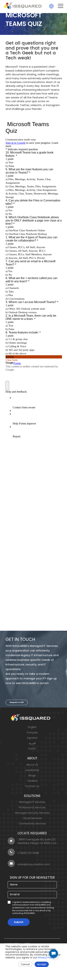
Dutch (32, 748)
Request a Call (17, 702)
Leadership (32, 770)
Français (32, 732)
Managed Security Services (32, 813)
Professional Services (32, 807)
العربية (32, 743)
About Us (32, 764)
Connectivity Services (32, 823)
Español (32, 738)
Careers (32, 781)
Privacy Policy (46, 957)
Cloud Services (32, 818)
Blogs (32, 775)
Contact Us (32, 786)
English (32, 727)
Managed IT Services (32, 802)
